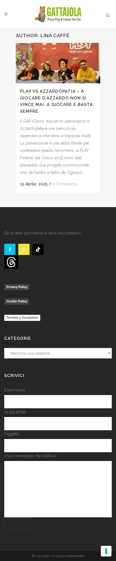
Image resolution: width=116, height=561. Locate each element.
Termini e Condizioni (22, 318)
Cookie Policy (16, 301)
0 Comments (64, 184)
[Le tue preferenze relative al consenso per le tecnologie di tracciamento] (106, 551)
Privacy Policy (16, 287)
